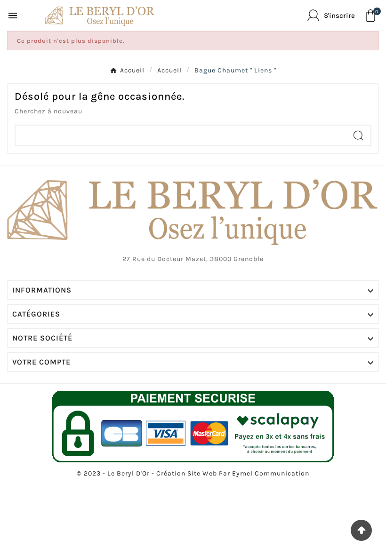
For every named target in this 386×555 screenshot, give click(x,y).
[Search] (358, 135)
